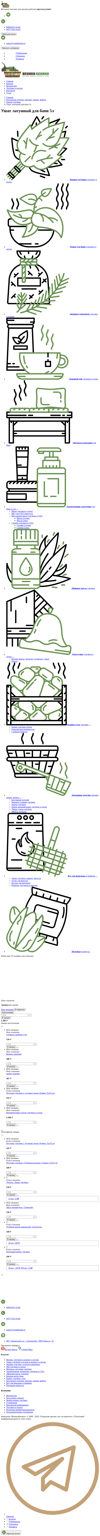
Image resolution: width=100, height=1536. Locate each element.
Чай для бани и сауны (16, 1367)
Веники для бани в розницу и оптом (22, 1360)
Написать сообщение (10, 48)
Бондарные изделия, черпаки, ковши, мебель (26, 1381)
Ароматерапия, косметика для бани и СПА (25, 1371)
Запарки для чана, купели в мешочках (23, 1364)
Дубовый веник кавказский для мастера (24, 1227)
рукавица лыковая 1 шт (16, 1034)
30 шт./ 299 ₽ (14, 1243)
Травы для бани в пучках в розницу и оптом (26, 1362)
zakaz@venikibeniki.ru (15, 43)
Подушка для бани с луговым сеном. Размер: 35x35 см (30, 1093)
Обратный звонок (9, 34)
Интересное (11, 86)
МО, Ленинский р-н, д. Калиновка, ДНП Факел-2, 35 (30, 1341)
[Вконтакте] (8, 16)
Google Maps (27, 1349)
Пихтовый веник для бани (18, 1252)
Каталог (9, 83)
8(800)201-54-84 (13, 27)
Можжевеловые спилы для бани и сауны (24, 1113)
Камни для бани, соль (16, 1378)
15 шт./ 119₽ (13, 1199)
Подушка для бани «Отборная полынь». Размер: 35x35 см (31, 1163)
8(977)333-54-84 (13, 29)
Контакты (10, 91)
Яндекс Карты (11, 1349)
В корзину (6, 1018)
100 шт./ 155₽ (27, 1268)
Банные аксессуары (15, 1376)
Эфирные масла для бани (17, 1374)
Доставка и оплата (14, 88)
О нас (8, 93)
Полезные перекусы (15, 1385)
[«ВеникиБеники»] (5, 7)
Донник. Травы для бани (17, 1182)
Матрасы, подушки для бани (19, 1369)
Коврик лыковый (13, 1054)
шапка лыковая (13, 1074)
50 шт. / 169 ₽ (14, 1268)
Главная (9, 81)
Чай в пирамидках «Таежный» (19, 1207)
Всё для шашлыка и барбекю (19, 1383)
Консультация (7, 1012)
